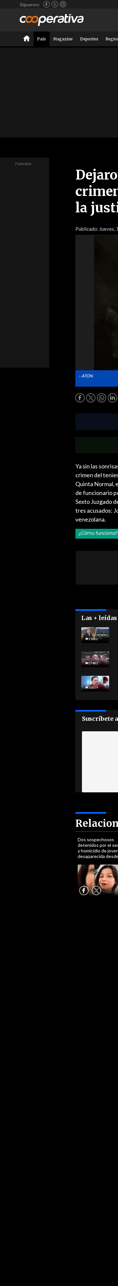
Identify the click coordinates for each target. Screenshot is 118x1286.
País (41, 38)
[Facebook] (46, 4)
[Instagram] (63, 4)
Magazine (63, 38)
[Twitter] (54, 4)
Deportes (89, 38)
